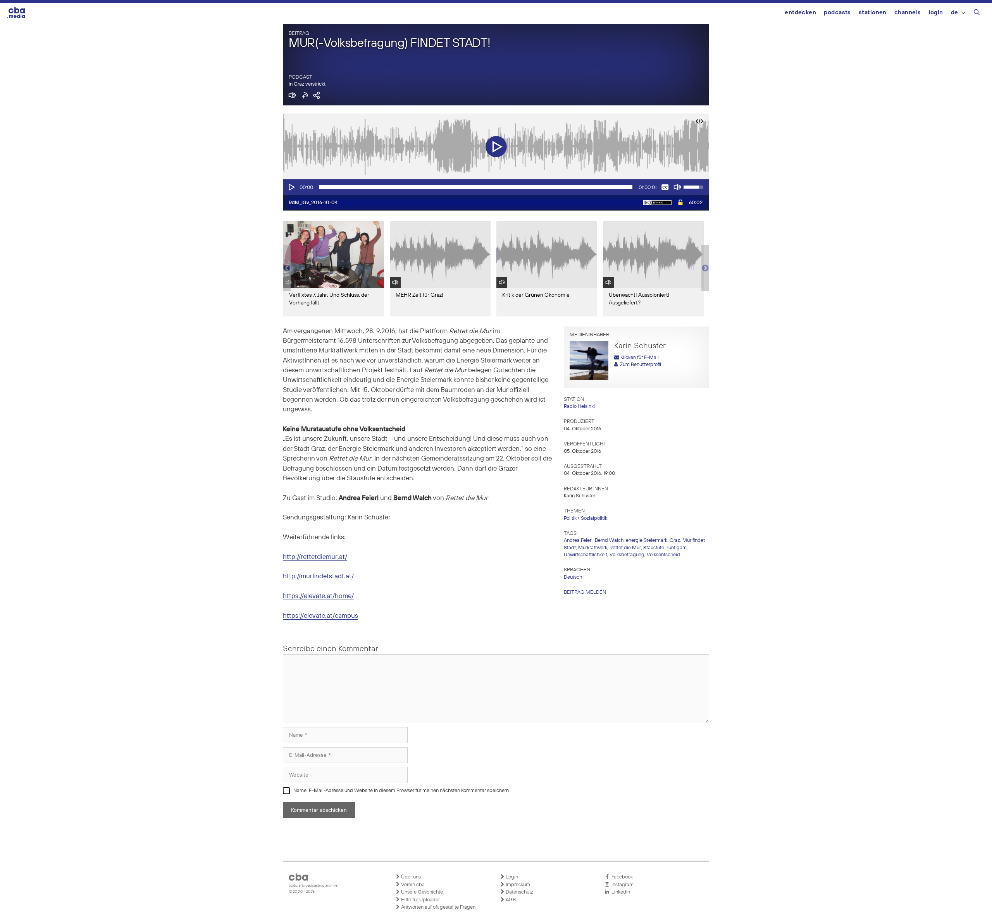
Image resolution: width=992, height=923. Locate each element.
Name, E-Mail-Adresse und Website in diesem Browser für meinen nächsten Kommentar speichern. (401, 790)
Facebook (621, 877)
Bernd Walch (609, 540)
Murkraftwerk (592, 547)
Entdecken (800, 12)
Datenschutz (519, 892)
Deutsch (573, 577)
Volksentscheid (663, 554)
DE (954, 12)
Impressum (517, 884)
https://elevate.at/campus (320, 616)
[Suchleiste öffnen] (976, 13)
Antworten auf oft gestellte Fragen (437, 907)
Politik (570, 518)
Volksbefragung (627, 554)
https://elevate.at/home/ (318, 596)
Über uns (410, 877)
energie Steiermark (646, 540)
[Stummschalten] (677, 187)
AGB (510, 899)
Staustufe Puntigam (665, 547)
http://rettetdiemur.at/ (315, 557)
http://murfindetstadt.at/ (318, 576)
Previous (287, 268)
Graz (675, 540)
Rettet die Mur (625, 547)
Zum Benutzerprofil (639, 364)
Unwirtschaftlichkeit (585, 554)
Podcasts (837, 12)
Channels (907, 12)
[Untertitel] (665, 187)
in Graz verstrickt (307, 84)
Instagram (621, 884)
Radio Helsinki (579, 406)
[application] (496, 187)
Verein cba (412, 884)
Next (705, 268)
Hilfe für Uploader (420, 899)
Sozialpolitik (594, 518)
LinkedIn (619, 892)
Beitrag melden (585, 592)
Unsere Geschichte (421, 892)
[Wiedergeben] (291, 187)
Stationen (873, 12)
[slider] (475, 187)
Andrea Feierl (578, 540)
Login (936, 12)
